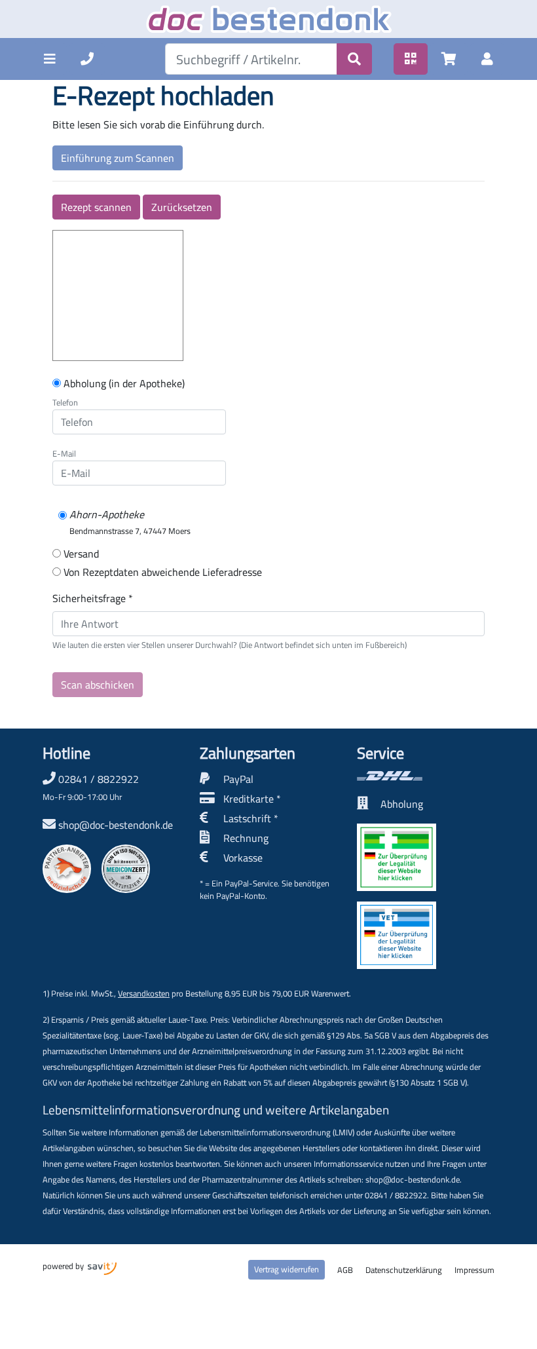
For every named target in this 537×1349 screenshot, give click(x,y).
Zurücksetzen (181, 207)
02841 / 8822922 (91, 787)
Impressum (474, 1270)
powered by (64, 1266)
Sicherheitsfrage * (92, 598)
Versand (81, 553)
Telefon (65, 402)
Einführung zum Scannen (117, 158)
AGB (345, 1270)
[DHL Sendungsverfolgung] (425, 776)
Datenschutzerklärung (403, 1270)
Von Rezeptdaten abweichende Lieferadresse (163, 572)
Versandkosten (144, 993)
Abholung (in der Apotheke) (124, 383)
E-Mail (64, 453)
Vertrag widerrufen (286, 1269)
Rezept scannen (96, 207)
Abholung (401, 804)
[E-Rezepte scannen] (411, 59)
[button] (50, 59)
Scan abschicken (97, 684)
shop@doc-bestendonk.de (115, 825)
